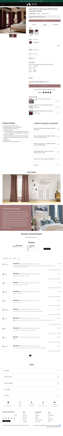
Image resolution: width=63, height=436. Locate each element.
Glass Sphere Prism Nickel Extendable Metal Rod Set (44, 105)
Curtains (24, 413)
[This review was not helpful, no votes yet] (59, 269)
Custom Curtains (25, 415)
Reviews (36, 418)
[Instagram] (46, 92)
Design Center (50, 413)
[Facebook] (43, 92)
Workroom (37, 416)
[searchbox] (6, 258)
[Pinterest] (48, 92)
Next (58, 45)
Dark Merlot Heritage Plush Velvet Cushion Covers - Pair (44, 111)
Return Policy (50, 418)
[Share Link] (50, 92)
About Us (36, 413)
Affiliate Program (37, 421)
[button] (3, 4)
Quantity (31, 78)
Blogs (49, 421)
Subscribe (15, 414)
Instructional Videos (51, 415)
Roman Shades (25, 416)
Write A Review (47, 248)
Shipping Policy (50, 419)
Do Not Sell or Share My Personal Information (53, 426)
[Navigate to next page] (35, 355)
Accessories (55, 24)
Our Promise (37, 415)
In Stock (34, 24)
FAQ (48, 416)
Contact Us (6, 421)
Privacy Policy (36, 425)
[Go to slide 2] (15, 35)
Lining (32, 58)
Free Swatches (25, 421)
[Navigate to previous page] (28, 355)
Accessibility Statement (42, 425)
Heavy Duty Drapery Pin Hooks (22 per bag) (42, 98)
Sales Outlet (24, 418)
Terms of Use (49, 425)
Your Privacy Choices (55, 425)
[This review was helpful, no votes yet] (57, 269)
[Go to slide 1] (11, 35)
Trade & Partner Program (39, 419)
